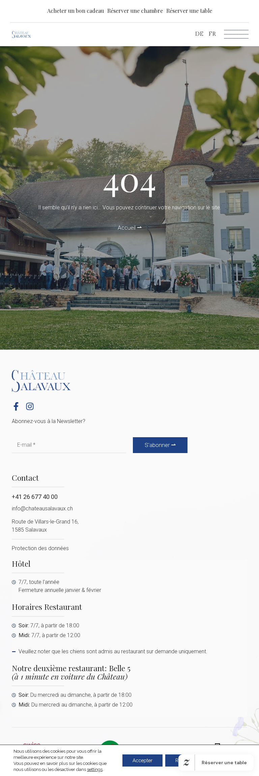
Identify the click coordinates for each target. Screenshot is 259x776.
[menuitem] (199, 34)
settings (95, 769)
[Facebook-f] (16, 406)
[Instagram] (30, 406)
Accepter (142, 760)
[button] (135, 11)
